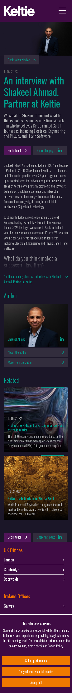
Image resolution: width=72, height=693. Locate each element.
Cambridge (11, 569)
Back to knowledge (19, 59)
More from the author (20, 362)
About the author (17, 352)
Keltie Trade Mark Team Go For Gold (31, 498)
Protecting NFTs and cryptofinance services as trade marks (36, 427)
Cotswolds (11, 579)
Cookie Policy (55, 645)
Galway (9, 606)
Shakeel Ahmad (16, 339)
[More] (52, 387)
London (9, 560)
